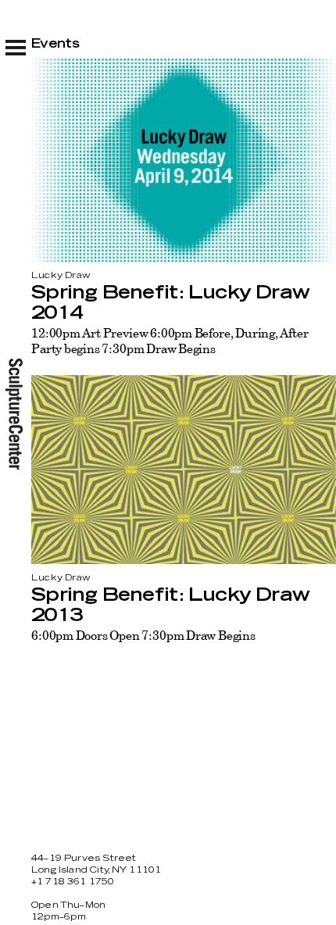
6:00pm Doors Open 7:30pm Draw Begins (143, 635)
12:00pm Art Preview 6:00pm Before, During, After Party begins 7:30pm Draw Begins (170, 340)
